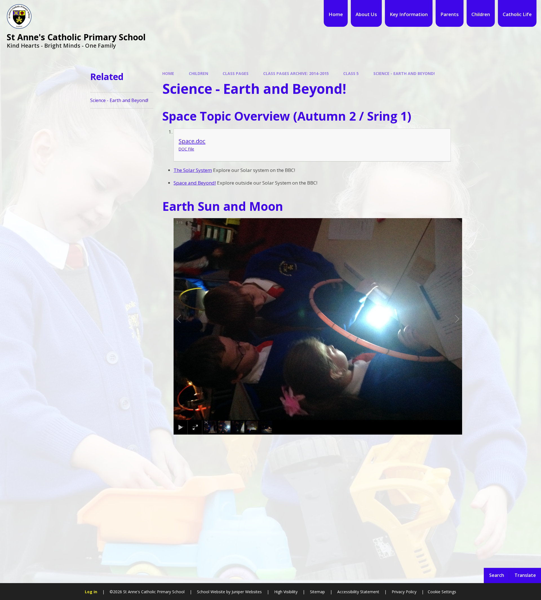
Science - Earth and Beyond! (404, 73)
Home (168, 73)
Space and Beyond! (195, 183)
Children (198, 73)
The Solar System (193, 170)
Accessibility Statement (358, 591)
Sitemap (317, 591)
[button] (185, 319)
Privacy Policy (404, 591)
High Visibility (286, 591)
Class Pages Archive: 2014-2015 (296, 73)
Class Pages (236, 73)
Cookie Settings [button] (442, 591)
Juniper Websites (246, 591)
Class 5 (351, 73)
